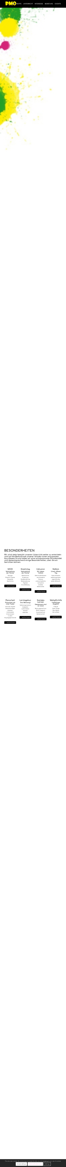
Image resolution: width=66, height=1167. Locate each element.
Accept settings (21, 1164)
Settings (47, 1164)
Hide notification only (35, 1164)
